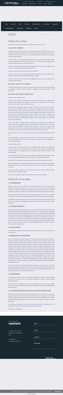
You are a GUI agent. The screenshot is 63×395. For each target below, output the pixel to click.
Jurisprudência (36, 24)
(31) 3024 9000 (12, 339)
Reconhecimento (9, 28)
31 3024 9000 (40, 1)
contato (50, 3)
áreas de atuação (32, 3)
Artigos (13, 24)
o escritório (24, 3)
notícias (40, 3)
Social (36, 28)
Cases (19, 24)
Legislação (46, 24)
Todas (6, 24)
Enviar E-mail (49, 357)
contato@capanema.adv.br (50, 1)
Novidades (55, 24)
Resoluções (20, 28)
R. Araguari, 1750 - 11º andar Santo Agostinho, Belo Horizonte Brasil (15, 332)
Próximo (12, 34)
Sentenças (28, 28)
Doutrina (27, 24)
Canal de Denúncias (18, 7)
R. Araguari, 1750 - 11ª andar (29, 1)
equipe (45, 3)
